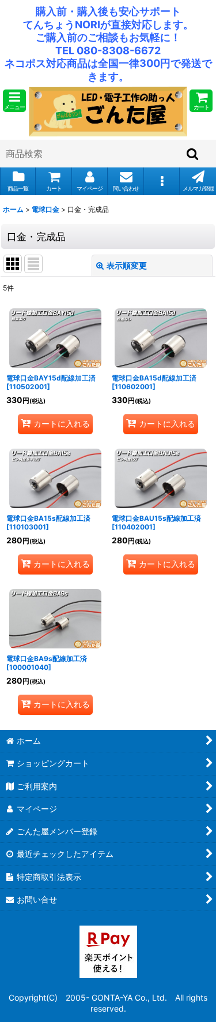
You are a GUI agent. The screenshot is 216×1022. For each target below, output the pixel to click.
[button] (14, 100)
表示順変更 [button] (127, 265)
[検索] (193, 153)
